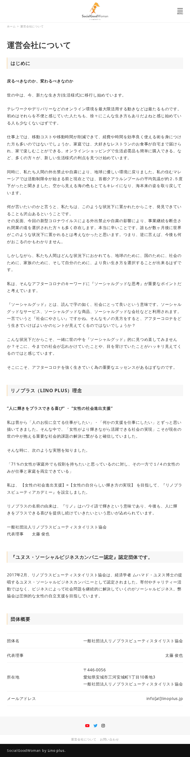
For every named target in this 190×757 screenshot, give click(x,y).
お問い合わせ (109, 739)
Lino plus (56, 750)
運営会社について (83, 739)
